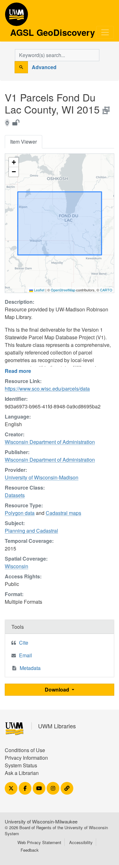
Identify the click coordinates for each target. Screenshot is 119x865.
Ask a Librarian (22, 773)
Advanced (44, 67)
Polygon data (20, 513)
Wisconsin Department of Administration (50, 442)
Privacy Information (26, 757)
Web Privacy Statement (39, 842)
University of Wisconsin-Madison (41, 477)
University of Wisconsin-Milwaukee (41, 821)
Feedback (30, 850)
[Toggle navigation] (105, 32)
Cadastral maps (63, 513)
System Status (21, 765)
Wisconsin (16, 566)
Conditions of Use (25, 750)
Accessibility (81, 842)
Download (57, 689)
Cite (23, 642)
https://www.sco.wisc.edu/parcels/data (47, 388)
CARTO (106, 289)
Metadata (30, 668)
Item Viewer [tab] (23, 141)
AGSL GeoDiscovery (16, 16)
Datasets (15, 495)
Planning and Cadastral (31, 530)
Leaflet (38, 289)
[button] (13, 162)
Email (25, 655)
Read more (18, 370)
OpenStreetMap (63, 289)
